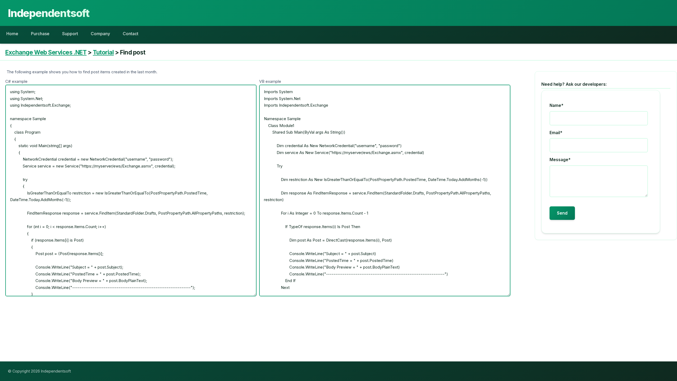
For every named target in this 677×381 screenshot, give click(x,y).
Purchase (40, 33)
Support (70, 33)
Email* (556, 132)
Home (12, 33)
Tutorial (103, 52)
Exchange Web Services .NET (45, 52)
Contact (130, 33)
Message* (560, 159)
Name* (556, 105)
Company (100, 33)
